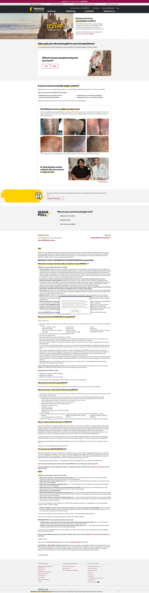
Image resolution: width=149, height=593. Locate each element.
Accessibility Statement (92, 570)
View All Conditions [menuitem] (36, 4)
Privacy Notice (91, 576)
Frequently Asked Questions (44, 579)
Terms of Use (90, 574)
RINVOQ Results (41, 569)
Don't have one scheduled (67, 224)
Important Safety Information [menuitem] (57, 4)
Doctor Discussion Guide (43, 573)
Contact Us (90, 572)
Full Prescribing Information (54, 542)
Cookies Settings (91, 580)
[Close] (89, 298)
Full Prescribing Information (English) (70, 570)
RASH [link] (54, 66)
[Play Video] (88, 169)
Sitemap (39, 581)
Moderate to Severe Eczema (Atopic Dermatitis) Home (45, 567)
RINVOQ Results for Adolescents (44, 571)
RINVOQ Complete (42, 575)
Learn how (64, 1)
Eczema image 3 (98, 127)
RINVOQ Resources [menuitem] (109, 11)
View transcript (102, 181)
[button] (118, 8)
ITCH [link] (46, 66)
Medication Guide (76, 542)
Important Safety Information (69, 566)
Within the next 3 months (67, 216)
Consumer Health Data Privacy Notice (95, 578)
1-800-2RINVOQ (84, 1)
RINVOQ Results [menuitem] (71, 11)
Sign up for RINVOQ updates (109, 8)
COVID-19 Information (92, 568)
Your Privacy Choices (92, 582)
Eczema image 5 (75, 144)
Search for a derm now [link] (54, 198)
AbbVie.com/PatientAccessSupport (97, 534)
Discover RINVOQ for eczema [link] (46, 240)
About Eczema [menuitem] (52, 11)
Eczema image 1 (51, 127)
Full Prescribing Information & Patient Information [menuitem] (84, 4)
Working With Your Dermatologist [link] (100, 237)
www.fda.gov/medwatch (97, 466)
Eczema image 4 (51, 144)
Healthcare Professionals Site (94, 566)
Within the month (65, 220)
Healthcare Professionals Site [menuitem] (112, 4)
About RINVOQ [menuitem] (89, 11)
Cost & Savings (96, 8)
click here (50, 546)
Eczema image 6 (98, 144)
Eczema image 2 (75, 127)
